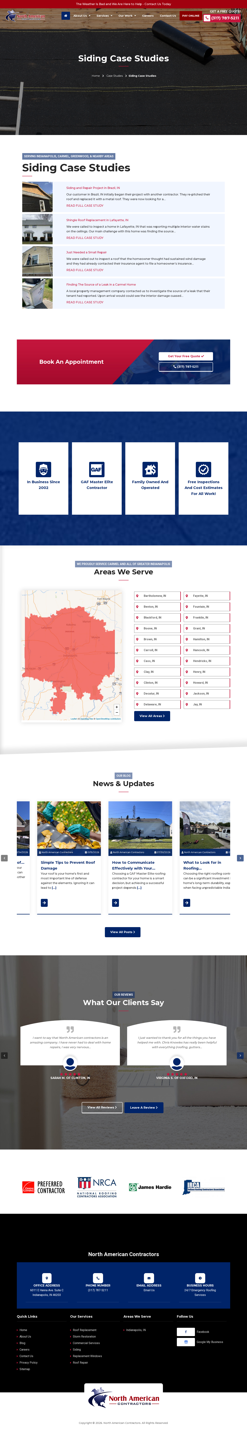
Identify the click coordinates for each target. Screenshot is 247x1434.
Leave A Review (143, 1107)
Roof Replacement (84, 1330)
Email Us (149, 1290)
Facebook (203, 1332)
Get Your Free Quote (184, 356)
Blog (22, 1343)
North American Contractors (40, 852)
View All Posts (121, 932)
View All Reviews (101, 1107)
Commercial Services (86, 1343)
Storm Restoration (84, 1336)
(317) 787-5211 (225, 18)
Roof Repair (80, 1362)
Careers (24, 1349)
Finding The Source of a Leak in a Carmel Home (101, 284)
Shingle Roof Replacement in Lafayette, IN (97, 220)
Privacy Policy (29, 1362)
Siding (77, 1349)
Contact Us (26, 1356)
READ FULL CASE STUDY (84, 205)
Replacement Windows (87, 1356)
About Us (25, 1336)
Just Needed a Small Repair (86, 252)
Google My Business (210, 1342)
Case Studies (115, 75)
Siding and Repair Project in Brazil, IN (93, 188)
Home (96, 75)
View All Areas (151, 716)
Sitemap (25, 1369)
